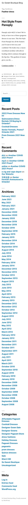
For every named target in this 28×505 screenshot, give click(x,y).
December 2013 (9, 269)
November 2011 (9, 344)
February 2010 (8, 376)
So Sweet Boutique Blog (12, 3)
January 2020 (8, 218)
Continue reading (9, 66)
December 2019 (9, 221)
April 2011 (6, 360)
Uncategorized (11, 78)
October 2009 (8, 388)
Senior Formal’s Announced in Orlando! (12, 179)
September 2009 (10, 392)
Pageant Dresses (10, 443)
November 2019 (9, 224)
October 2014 (8, 243)
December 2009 (9, 382)
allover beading (8, 80)
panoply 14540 (21, 83)
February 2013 (8, 297)
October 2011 (8, 347)
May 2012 (6, 325)
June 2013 (7, 288)
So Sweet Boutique (11, 462)
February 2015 (8, 234)
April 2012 (7, 329)
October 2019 (8, 228)
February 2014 (8, 262)
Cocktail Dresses (10, 126)
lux (15, 83)
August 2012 (8, 316)
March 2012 (7, 332)
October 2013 (8, 275)
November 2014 (9, 240)
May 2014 (6, 259)
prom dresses (8, 449)
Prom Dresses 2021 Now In (13, 136)
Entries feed (7, 483)
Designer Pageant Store (13, 434)
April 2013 (7, 294)
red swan (13, 85)
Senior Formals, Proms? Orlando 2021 (13, 131)
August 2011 (8, 354)
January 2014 (8, 265)
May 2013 (6, 291)
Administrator (8, 74)
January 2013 (8, 300)
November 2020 (9, 215)
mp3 (4, 161)
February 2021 (8, 206)
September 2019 (10, 231)
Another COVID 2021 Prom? (12, 156)
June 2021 (7, 199)
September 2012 (10, 313)
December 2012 (9, 303)
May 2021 (6, 202)
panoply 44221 (6, 85)
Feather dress (9, 83)
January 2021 (8, 209)
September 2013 (10, 278)
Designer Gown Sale (9, 76)
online (4, 166)
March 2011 (7, 363)
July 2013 (6, 284)
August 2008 (8, 404)
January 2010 (8, 379)
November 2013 (9, 272)
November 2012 (9, 306)
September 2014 (10, 247)
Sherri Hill (6, 459)
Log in (4, 480)
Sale (4, 456)
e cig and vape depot (11, 172)
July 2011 (6, 357)
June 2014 (7, 256)
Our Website (8, 174)
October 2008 (8, 398)
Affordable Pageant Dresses (11, 420)
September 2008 (10, 401)
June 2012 (7, 322)
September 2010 (10, 370)
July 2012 (6, 319)
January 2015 (8, 237)
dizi (3, 155)
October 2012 (8, 310)
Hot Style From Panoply (12, 23)
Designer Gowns (9, 430)
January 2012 (8, 338)
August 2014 (8, 250)
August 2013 (8, 281)
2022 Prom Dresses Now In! (13, 114)
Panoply (4, 78)
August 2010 (8, 373)
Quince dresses (9, 453)
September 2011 (9, 351)
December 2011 (9, 341)
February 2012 (8, 335)
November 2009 (9, 385)
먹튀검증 (5, 177)
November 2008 (9, 395)
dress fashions (20, 76)
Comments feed (9, 486)
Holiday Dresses (9, 440)
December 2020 (9, 212)
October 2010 (8, 366)
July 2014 (6, 253)
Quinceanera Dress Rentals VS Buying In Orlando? (11, 121)
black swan (16, 80)
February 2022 (9, 196)
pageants (6, 446)
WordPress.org (9, 489)
